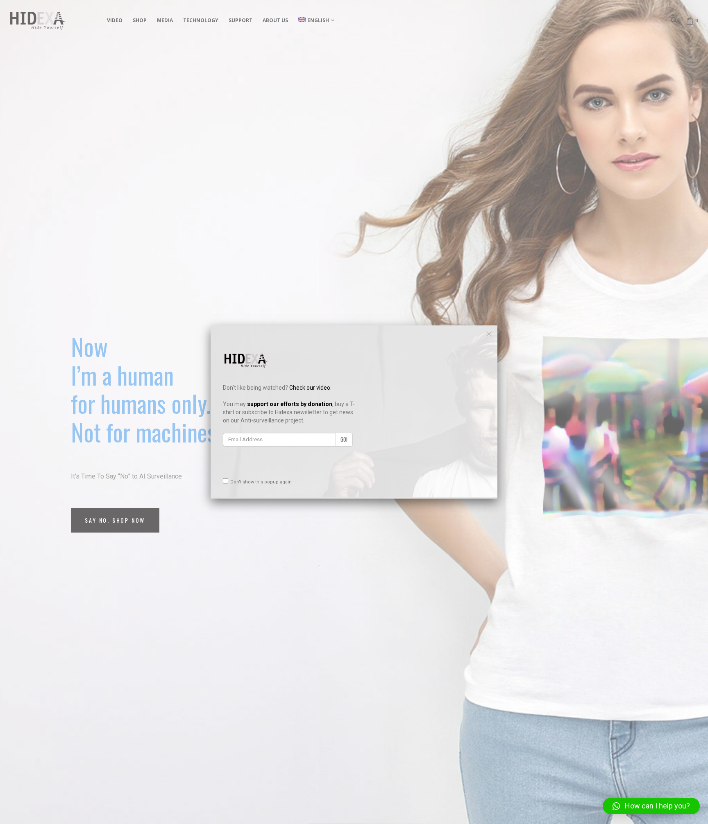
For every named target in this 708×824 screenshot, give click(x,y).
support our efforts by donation (289, 404)
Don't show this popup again (261, 482)
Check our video (309, 387)
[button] (651, 806)
